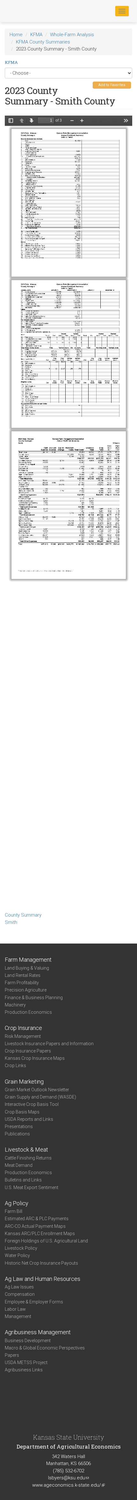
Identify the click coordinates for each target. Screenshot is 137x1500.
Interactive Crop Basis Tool (32, 1104)
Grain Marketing (24, 1081)
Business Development (28, 1340)
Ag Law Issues (19, 1286)
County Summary (23, 915)
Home (16, 34)
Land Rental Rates (22, 975)
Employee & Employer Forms (34, 1301)
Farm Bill (13, 1211)
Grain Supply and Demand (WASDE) (40, 1097)
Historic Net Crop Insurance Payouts (41, 1263)
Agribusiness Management (38, 1332)
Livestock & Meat (26, 1149)
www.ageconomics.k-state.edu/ (68, 1485)
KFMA (36, 34)
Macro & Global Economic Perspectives (45, 1347)
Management (18, 1316)
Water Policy (17, 1255)
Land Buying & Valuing (27, 968)
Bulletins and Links (23, 1179)
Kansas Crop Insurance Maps (35, 1058)
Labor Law (15, 1309)
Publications (17, 1133)
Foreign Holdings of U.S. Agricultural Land (46, 1240)
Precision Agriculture (26, 989)
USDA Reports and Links (29, 1119)
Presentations (19, 1126)
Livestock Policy (21, 1248)
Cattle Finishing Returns (28, 1157)
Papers (12, 1355)
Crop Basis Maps (22, 1111)
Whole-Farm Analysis (72, 34)
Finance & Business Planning (34, 997)
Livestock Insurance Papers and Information (49, 1043)
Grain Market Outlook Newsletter (37, 1089)
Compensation (20, 1294)
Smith (11, 922)
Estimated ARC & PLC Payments (36, 1218)
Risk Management (23, 1036)
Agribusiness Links (24, 1369)
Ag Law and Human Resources (42, 1278)
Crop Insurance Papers (28, 1050)
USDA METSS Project (26, 1362)
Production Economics (28, 1012)
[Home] (25, 10)
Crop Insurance (23, 1028)
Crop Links (15, 1065)
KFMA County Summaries (43, 42)
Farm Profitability (22, 982)
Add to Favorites (111, 85)
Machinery (15, 1004)
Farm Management (28, 959)
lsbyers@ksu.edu (68, 1478)
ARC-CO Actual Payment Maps (35, 1226)
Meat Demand (18, 1165)
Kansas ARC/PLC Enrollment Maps (40, 1233)
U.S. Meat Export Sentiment (31, 1187)
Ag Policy (16, 1203)
